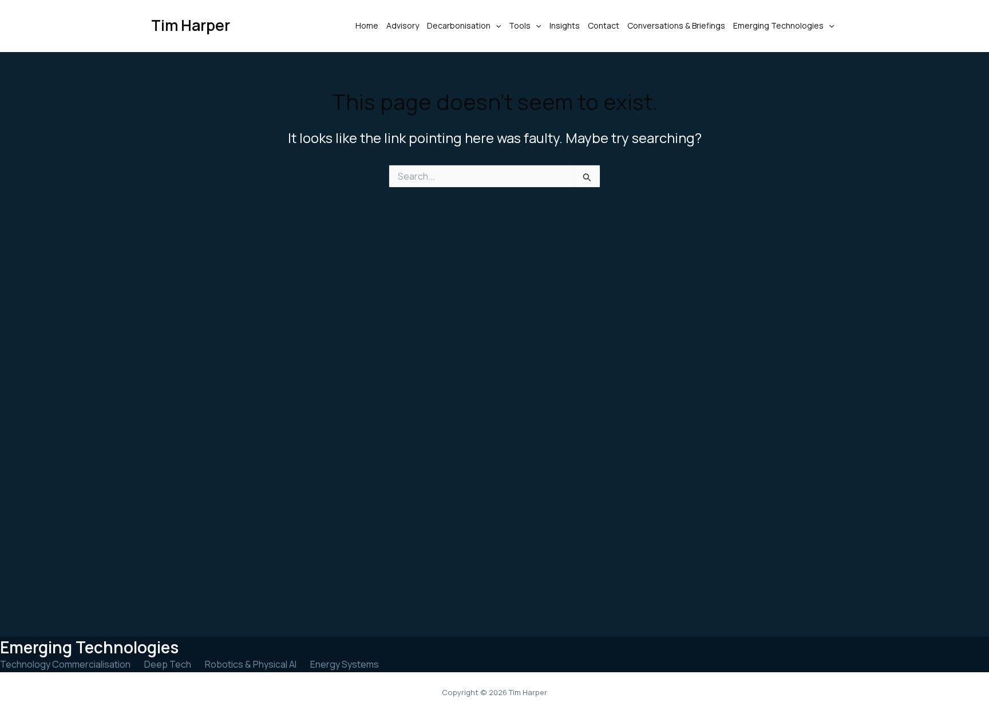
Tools (520, 25)
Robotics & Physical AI (250, 664)
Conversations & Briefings (676, 25)
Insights (564, 25)
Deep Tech (167, 664)
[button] (495, 25)
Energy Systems (344, 664)
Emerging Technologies (778, 25)
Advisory (402, 25)
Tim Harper (190, 25)
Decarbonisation (458, 25)
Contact (603, 25)
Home (366, 25)
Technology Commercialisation (65, 664)
